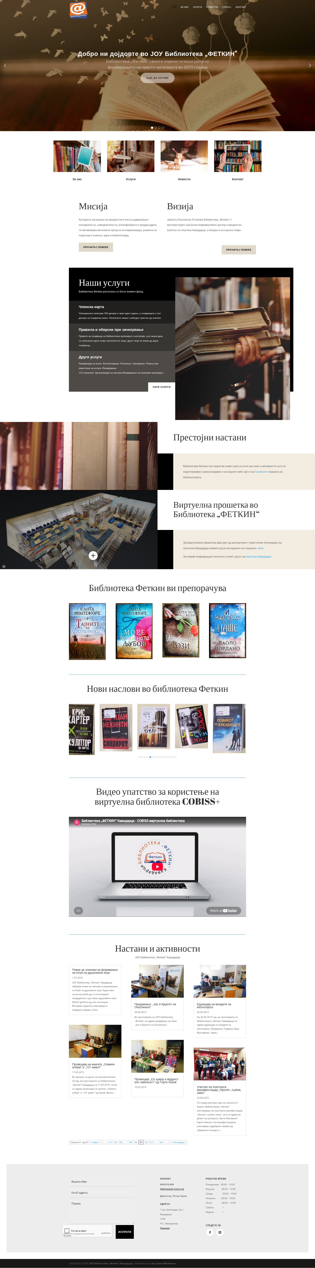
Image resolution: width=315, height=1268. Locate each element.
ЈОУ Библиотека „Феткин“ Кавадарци (111, 1263)
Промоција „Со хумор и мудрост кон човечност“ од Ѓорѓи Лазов (156, 1080)
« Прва (94, 1142)
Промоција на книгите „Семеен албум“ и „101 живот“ (93, 1065)
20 (115, 1142)
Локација (165, 1228)
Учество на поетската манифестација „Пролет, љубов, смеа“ (219, 1090)
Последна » (180, 1142)
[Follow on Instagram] (219, 1232)
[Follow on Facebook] (210, 1232)
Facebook (260, 471)
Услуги (197, 7)
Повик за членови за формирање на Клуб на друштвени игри (95, 971)
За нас (184, 7)
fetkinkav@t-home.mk (172, 1189)
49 (130, 1142)
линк (260, 548)
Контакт (241, 7)
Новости (212, 7)
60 (161, 1142)
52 (146, 1142)
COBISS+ (226, 7)
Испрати (124, 1232)
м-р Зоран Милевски (164, 1263)
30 (120, 1142)
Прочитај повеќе (95, 247)
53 (151, 1142)
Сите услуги (162, 386)
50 (135, 1142)
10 (110, 1142)
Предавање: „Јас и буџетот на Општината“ (155, 1005)
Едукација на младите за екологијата (214, 1005)
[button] (5, 65)
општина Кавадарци (258, 556)
